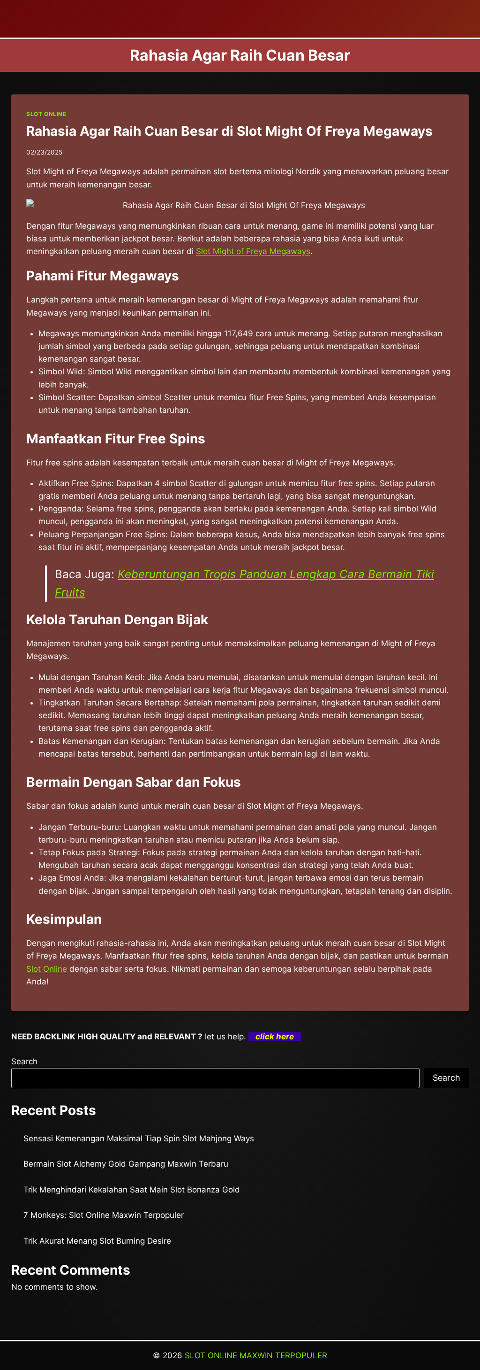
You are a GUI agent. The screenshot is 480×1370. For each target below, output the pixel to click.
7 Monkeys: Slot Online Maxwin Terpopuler (103, 1215)
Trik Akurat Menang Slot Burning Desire (97, 1241)
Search (24, 1061)
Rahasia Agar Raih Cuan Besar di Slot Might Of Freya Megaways (229, 131)
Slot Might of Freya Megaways (253, 251)
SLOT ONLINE (46, 113)
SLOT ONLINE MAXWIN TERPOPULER (256, 1355)
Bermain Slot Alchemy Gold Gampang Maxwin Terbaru (125, 1164)
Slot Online (46, 969)
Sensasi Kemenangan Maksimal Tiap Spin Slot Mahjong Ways (138, 1138)
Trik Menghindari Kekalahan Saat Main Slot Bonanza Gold (131, 1189)
